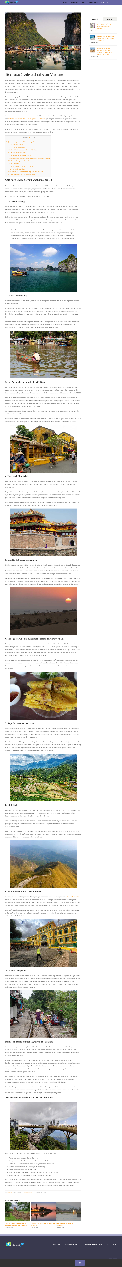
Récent (109, 19)
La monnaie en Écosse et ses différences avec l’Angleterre (105, 26)
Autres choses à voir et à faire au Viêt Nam (20, 174)
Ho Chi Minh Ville (73, 897)
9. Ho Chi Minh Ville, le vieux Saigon (21, 166)
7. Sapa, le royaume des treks (19, 161)
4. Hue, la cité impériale (17, 153)
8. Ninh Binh (13, 163)
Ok (79, 1263)
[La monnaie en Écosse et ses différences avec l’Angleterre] (92, 25)
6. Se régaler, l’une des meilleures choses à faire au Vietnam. (29, 158)
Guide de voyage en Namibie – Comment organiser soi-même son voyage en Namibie (105, 51)
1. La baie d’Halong (15, 144)
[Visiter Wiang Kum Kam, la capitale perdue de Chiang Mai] (17, 1203)
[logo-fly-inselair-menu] (11, 1)
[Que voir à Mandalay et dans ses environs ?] (43, 1203)
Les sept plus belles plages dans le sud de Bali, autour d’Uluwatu (106, 38)
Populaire (95, 19)
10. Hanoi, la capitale (16, 169)
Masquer (31, 138)
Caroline (9, 1192)
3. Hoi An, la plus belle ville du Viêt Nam (22, 150)
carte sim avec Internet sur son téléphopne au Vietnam (27, 119)
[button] (7, 1215)
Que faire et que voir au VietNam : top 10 (20, 142)
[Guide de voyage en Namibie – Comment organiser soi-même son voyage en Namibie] (92, 49)
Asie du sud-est (28, 1192)
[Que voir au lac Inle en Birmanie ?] (68, 1203)
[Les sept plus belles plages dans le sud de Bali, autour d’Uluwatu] (92, 37)
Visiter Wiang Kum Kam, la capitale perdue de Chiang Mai (16, 1224)
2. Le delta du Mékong (16, 147)
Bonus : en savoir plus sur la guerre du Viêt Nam (25, 172)
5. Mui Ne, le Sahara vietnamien (19, 155)
